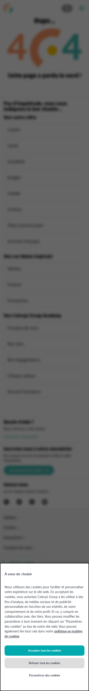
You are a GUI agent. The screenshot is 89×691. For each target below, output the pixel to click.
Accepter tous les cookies (44, 650)
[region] (44, 627)
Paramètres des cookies (44, 675)
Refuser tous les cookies (44, 663)
